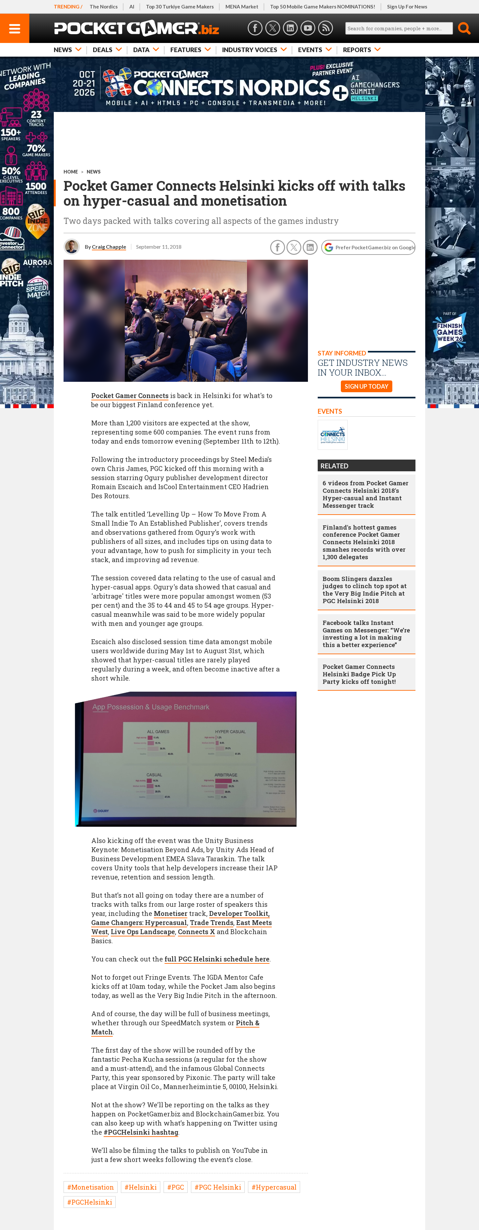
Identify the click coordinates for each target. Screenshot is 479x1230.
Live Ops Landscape (143, 931)
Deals (102, 49)
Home (71, 171)
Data (141, 49)
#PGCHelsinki (89, 1202)
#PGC (175, 1187)
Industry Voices (249, 49)
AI (131, 6)
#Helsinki (140, 1187)
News (63, 49)
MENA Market (241, 6)
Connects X (196, 931)
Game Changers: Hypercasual (139, 922)
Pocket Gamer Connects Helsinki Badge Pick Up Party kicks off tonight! (359, 673)
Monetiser (170, 913)
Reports (357, 49)
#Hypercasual (274, 1187)
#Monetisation (90, 1187)
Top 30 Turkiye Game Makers (180, 6)
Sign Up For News (407, 6)
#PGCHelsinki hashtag (141, 1132)
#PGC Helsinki (218, 1187)
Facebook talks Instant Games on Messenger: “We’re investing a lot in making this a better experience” (366, 633)
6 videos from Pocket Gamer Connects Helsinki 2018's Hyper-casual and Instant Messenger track (365, 494)
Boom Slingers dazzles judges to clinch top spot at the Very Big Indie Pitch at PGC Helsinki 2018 (365, 589)
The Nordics (104, 6)
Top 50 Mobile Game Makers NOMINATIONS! (322, 6)
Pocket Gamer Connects (129, 395)
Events (310, 49)
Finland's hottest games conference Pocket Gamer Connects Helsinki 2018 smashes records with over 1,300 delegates (364, 542)
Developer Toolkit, (239, 913)
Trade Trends (211, 922)
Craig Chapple (109, 246)
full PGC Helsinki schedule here (217, 959)
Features (185, 49)
